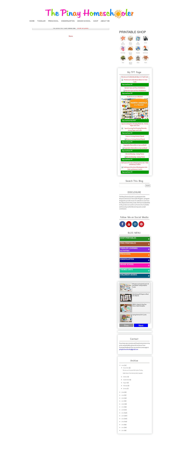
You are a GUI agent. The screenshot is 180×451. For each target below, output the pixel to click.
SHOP (95, 21)
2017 (122, 413)
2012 (122, 427)
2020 (123, 404)
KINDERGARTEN (67, 21)
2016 (122, 415)
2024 (122, 392)
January (125, 388)
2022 (122, 398)
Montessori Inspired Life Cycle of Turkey (133, 370)
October (125, 377)
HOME (31, 21)
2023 (122, 395)
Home (71, 36)
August (125, 382)
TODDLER (41, 21)
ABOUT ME (105, 21)
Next (141, 325)
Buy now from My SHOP (129, 120)
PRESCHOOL (53, 21)
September (126, 379)
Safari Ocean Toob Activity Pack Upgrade (133, 373)
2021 (122, 401)
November (126, 368)
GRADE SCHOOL (84, 21)
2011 (122, 430)
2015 (122, 418)
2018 (122, 410)
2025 (122, 365)
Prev (126, 325)
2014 (122, 421)
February (125, 385)
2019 (122, 407)
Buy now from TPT (127, 84)
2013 (122, 424)
